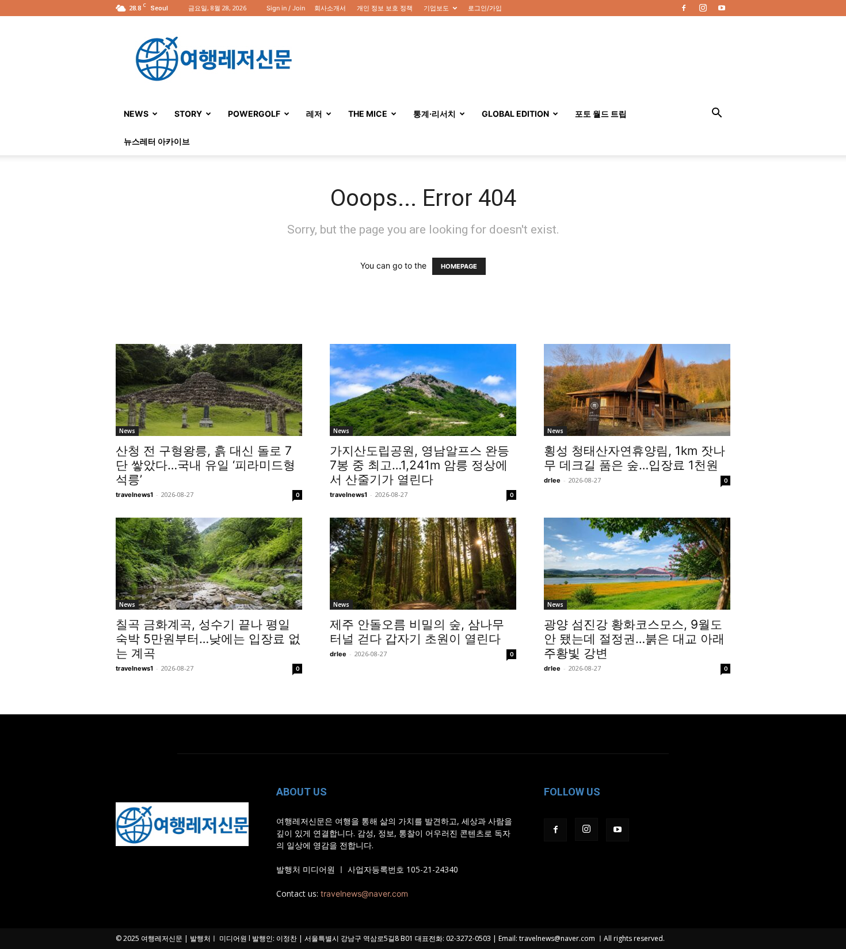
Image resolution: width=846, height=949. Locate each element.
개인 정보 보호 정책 (385, 8)
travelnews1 (134, 495)
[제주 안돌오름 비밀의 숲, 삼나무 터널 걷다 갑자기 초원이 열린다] (423, 564)
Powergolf (254, 113)
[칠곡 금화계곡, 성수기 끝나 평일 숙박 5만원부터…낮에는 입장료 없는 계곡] (209, 564)
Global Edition (515, 113)
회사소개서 (330, 8)
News (136, 113)
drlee (552, 480)
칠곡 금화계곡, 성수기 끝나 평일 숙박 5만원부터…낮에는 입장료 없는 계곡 (208, 638)
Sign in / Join (285, 8)
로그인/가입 (485, 8)
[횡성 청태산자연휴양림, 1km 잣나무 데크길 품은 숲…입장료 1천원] (637, 390)
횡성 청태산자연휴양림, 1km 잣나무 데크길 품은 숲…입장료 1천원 (634, 457)
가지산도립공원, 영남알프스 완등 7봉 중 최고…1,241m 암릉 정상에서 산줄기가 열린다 (419, 465)
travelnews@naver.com (364, 893)
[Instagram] (702, 8)
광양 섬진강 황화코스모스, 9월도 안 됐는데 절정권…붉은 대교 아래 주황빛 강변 (634, 638)
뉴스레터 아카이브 (157, 141)
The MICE (367, 113)
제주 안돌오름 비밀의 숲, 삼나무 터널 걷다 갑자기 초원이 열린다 (417, 631)
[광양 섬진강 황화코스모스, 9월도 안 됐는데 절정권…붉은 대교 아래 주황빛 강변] (637, 564)
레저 (314, 113)
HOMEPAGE (459, 266)
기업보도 (436, 8)
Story (188, 113)
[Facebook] (683, 8)
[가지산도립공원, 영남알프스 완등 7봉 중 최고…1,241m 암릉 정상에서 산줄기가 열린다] (423, 390)
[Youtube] (721, 8)
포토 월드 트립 (601, 113)
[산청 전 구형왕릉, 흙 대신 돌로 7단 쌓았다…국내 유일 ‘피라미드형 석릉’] (209, 390)
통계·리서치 (434, 113)
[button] (716, 114)
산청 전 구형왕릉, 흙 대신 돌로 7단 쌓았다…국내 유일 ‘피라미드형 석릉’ (205, 465)
